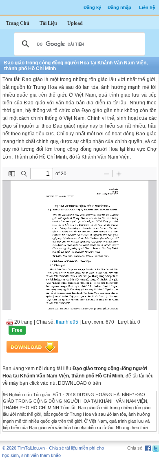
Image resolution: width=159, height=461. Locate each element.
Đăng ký (92, 7)
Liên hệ (147, 7)
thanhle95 (67, 322)
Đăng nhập (119, 7)
